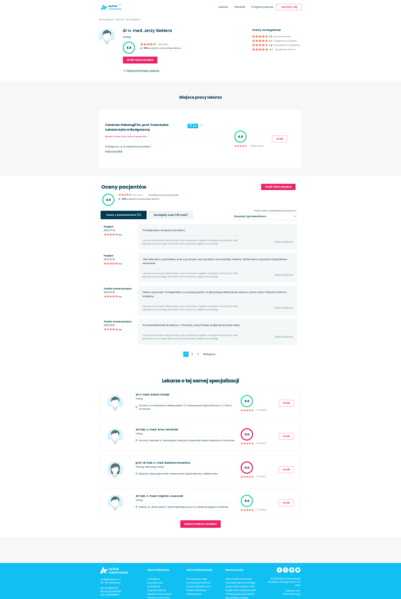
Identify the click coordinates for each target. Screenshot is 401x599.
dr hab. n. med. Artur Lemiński (157, 429)
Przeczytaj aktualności (198, 582)
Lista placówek (155, 582)
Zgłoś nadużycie (284, 241)
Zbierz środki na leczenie (238, 578)
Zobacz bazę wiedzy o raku (240, 586)
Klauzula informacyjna (159, 594)
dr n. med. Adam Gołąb (152, 394)
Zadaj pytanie (193, 594)
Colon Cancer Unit (137, 136)
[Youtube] (297, 570)
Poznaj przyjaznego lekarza (240, 594)
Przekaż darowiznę (196, 590)
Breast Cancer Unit (115, 136)
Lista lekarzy (153, 586)
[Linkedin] (291, 570)
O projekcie (153, 578)
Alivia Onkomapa (158, 570)
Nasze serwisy (234, 570)
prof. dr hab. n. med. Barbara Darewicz (163, 463)
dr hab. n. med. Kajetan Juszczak (159, 496)
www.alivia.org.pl (291, 594)
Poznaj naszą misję (196, 578)
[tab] (124, 215)
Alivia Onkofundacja (199, 570)
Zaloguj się (289, 7)
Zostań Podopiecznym (198, 586)
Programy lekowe (262, 7)
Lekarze (223, 7)
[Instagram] (285, 570)
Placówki (239, 7)
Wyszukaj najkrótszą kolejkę (240, 582)
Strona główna (106, 19)
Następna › (209, 354)
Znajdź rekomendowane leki (240, 590)
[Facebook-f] (279, 570)
